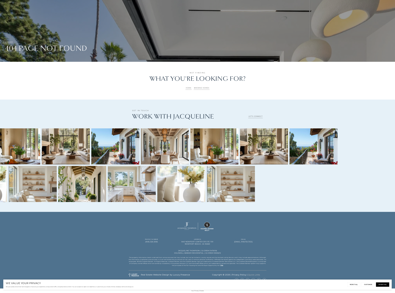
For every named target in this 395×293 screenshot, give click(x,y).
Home (188, 88)
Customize (368, 284)
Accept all (383, 284)
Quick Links (254, 275)
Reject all (354, 284)
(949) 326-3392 (151, 242)
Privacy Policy (239, 275)
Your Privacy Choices (197, 290)
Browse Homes (201, 88)
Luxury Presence (181, 275)
